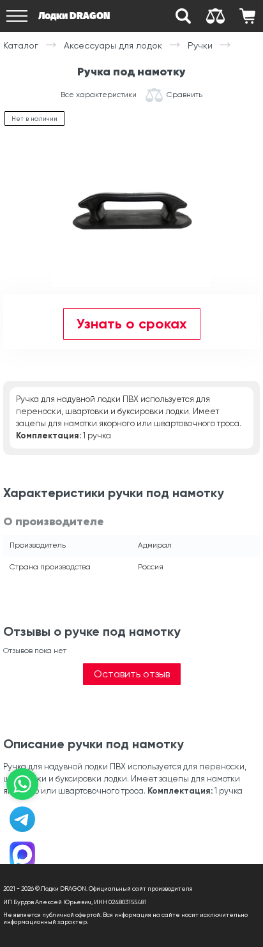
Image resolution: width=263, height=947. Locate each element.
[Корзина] (247, 16)
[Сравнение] (215, 16)
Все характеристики (99, 95)
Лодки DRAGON (74, 16)
